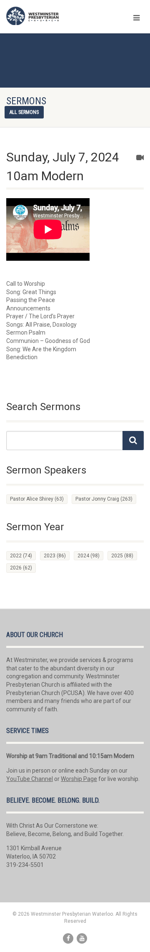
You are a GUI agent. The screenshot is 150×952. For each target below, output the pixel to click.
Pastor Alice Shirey (37, 499)
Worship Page (79, 779)
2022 (21, 556)
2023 (55, 556)
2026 (21, 568)
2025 (122, 556)
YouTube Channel (29, 779)
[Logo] (50, 15)
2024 (89, 556)
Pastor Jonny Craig (103, 499)
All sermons (24, 112)
